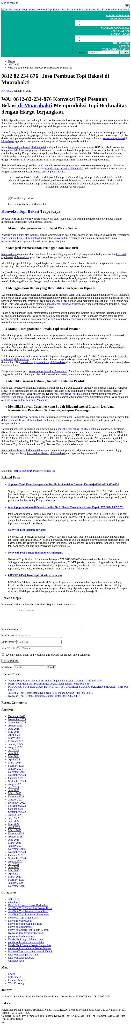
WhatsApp (49, 470)
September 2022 (17, 811)
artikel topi (14, 902)
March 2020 (14, 876)
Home (11, 61)
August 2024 (15, 747)
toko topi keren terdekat (21, 957)
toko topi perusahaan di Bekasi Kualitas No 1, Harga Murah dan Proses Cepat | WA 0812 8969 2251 (66, 507)
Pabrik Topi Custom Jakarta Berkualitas (29, 945)
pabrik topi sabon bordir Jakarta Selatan (29, 948)
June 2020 (13, 867)
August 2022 (15, 814)
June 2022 (13, 821)
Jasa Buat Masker (118, 15)
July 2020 (13, 864)
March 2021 (14, 842)
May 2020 (13, 870)
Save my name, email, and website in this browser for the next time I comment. (47, 654)
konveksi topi (61, 238)
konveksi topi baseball (20, 920)
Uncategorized (16, 960)
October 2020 (15, 855)
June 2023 (13, 790)
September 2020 (17, 858)
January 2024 (15, 768)
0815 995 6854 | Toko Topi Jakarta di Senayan (35, 575)
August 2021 (15, 836)
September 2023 (17, 781)
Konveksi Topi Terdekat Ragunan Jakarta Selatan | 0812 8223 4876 (44, 695)
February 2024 (16, 765)
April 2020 (14, 873)
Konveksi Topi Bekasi (20, 211)
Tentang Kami (120, 34)
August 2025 (15, 725)
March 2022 (14, 830)
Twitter (36, 470)
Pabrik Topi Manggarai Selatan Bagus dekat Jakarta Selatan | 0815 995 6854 (49, 683)
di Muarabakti (34, 105)
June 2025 (13, 728)
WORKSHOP (122, 24)
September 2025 (17, 722)
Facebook (23, 470)
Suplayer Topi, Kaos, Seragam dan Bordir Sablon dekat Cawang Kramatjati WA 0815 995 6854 (63, 484)
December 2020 (16, 848)
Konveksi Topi (120, 18)
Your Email (8, 641)
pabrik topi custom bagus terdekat (26, 942)
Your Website (8, 648)
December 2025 (16, 716)
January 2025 (15, 744)
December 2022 (16, 802)
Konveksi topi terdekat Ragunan (25, 932)
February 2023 (16, 796)
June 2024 (13, 753)
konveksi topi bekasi (114, 138)
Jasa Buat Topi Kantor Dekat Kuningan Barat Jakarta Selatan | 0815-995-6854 (50, 692)
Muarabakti (7, 141)
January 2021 (15, 845)
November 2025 (17, 719)
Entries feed (14, 977)
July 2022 (13, 818)
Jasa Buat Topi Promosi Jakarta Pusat (28, 911)
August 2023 (15, 784)
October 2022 (15, 808)
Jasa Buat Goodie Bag (115, 28)
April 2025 (14, 734)
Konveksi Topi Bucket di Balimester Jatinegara (35, 552)
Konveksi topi (9, 254)
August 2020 (15, 861)
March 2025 (14, 737)
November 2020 (17, 851)
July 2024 (13, 750)
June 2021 (13, 839)
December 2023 (16, 771)
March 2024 (14, 762)
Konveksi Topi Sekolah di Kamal (27, 529)
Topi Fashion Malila (116, 49)
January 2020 (15, 882)
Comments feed (16, 980)
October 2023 (15, 777)
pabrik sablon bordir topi (21, 936)
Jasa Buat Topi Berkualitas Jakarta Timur (30, 908)
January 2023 (15, 799)
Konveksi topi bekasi (12, 238)
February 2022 (16, 833)
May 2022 (13, 824)
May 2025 (13, 731)
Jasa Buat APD (120, 31)
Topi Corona (121, 43)
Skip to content (9, 2)
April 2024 (14, 759)
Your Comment (9, 629)
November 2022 (17, 805)
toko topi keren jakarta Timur (23, 954)
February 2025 (16, 741)
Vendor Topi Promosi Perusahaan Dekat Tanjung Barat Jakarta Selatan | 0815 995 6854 (55, 680)
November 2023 (17, 774)
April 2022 (14, 827)
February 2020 (16, 879)
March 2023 (14, 793)
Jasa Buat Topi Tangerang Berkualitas (28, 914)
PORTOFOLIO (121, 40)
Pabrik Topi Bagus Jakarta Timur (26, 939)
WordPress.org (16, 983)
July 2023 (13, 787)
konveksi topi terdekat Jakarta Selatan (28, 929)
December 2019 (16, 885)
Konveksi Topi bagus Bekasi (23, 917)
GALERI (125, 37)
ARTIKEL (124, 46)
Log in (11, 973)
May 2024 (13, 756)
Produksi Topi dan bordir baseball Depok (30, 951)
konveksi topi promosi (20, 926)
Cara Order (122, 21)
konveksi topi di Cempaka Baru (25, 923)
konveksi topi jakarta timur (34, 362)
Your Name (8, 635)
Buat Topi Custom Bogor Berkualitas (28, 905)
